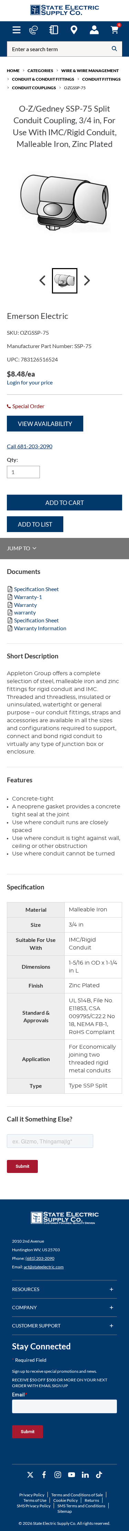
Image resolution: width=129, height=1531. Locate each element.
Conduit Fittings (101, 79)
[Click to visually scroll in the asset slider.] (42, 281)
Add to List (35, 524)
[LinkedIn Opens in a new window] (85, 1475)
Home (13, 70)
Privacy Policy (31, 1494)
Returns (92, 1500)
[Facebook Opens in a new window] (44, 1475)
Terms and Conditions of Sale (77, 1494)
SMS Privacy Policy (34, 1505)
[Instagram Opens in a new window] (57, 1475)
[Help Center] (33, 29)
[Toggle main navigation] (16, 29)
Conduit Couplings (34, 87)
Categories (40, 70)
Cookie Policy (65, 1500)
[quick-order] (53, 29)
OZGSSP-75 (75, 87)
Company (24, 1307)
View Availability (45, 423)
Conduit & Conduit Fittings (43, 79)
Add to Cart (64, 502)
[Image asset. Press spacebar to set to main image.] (64, 280)
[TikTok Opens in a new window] (99, 1475)
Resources (25, 1289)
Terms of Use (34, 1500)
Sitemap (64, 1511)
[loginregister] (94, 29)
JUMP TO (19, 548)
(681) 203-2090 (39, 1258)
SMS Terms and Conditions (81, 1505)
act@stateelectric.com (44, 1266)
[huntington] (74, 29)
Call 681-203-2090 (29, 446)
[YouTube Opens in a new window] (71, 1475)
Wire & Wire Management (90, 70)
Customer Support (36, 1325)
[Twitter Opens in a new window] (30, 1475)
